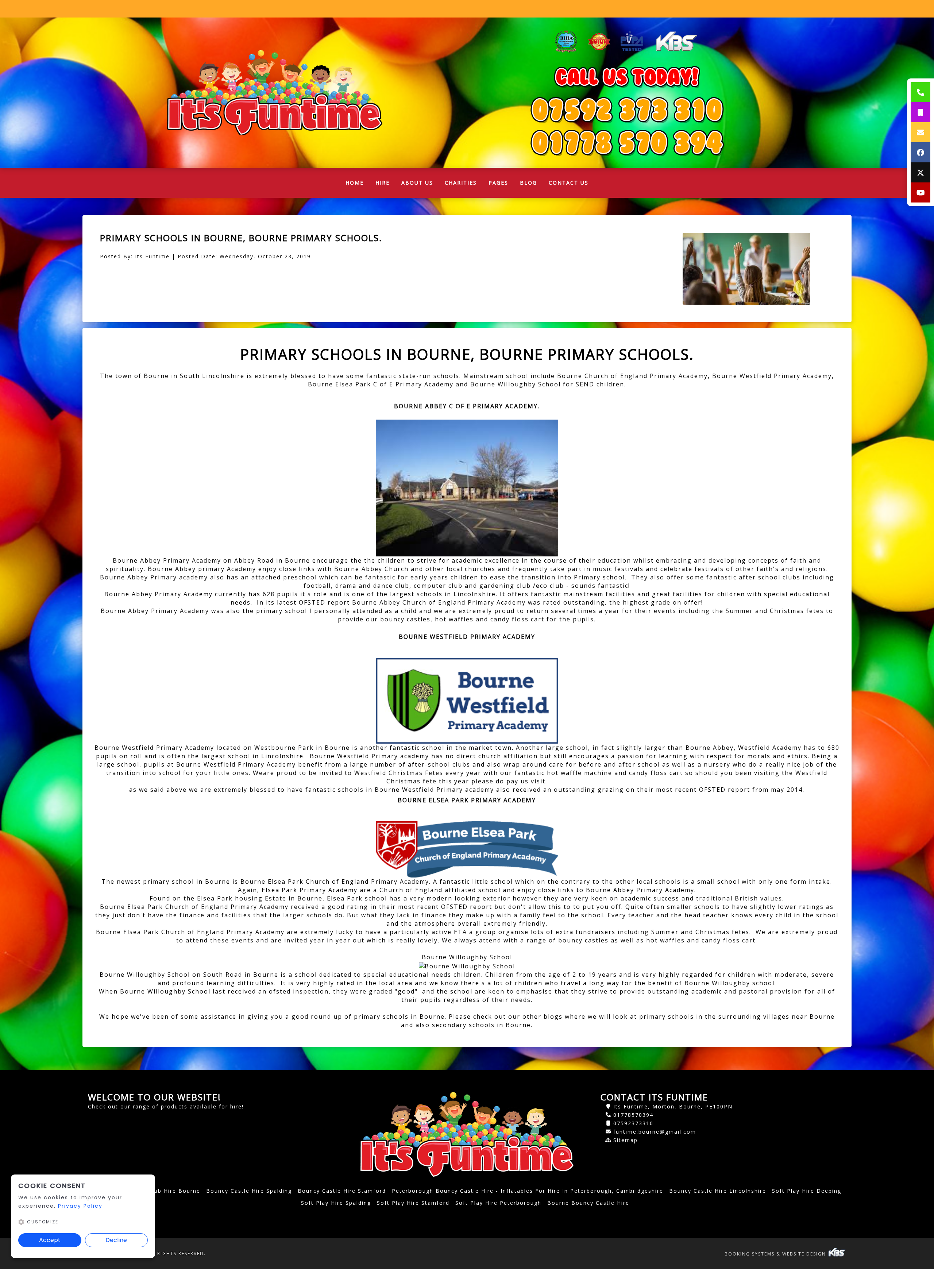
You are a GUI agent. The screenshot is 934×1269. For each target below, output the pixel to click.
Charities (461, 182)
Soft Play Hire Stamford (413, 1202)
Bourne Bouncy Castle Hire (588, 1202)
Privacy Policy (80, 1206)
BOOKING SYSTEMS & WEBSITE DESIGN (776, 1254)
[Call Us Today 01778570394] (627, 109)
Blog (528, 182)
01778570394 (633, 1114)
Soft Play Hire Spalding (336, 1202)
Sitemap (625, 1140)
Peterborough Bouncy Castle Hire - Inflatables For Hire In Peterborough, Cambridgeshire (527, 1190)
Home (358, 184)
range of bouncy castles (567, 940)
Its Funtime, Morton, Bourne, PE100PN (673, 1106)
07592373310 (633, 1123)
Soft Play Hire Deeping (806, 1190)
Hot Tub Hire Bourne (168, 1190)
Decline (116, 1240)
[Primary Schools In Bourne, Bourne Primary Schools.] (746, 269)
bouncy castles (405, 619)
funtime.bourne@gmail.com (654, 1131)
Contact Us (568, 182)
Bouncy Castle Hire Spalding (249, 1190)
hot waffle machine (579, 773)
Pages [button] (498, 182)
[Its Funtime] (275, 92)
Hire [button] (382, 182)
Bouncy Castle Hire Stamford (342, 1190)
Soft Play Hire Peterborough (498, 1202)
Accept (50, 1240)
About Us (417, 182)
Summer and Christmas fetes (775, 611)
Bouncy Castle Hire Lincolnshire (717, 1190)
